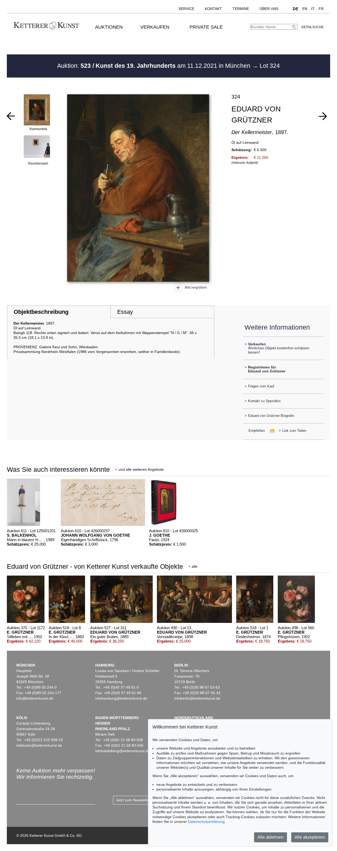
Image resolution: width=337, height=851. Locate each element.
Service (186, 9)
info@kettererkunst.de (34, 698)
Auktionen (109, 27)
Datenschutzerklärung (206, 821)
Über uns (269, 9)
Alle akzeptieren (310, 837)
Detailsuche (312, 27)
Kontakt (213, 9)
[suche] (294, 27)
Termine (240, 9)
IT (313, 9)
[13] (11, 116)
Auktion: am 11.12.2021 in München (154, 65)
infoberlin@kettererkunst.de (197, 698)
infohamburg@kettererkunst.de (121, 698)
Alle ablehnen (270, 837)
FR (321, 9)
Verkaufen (154, 27)
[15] (323, 116)
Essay (125, 312)
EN (304, 9)
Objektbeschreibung (41, 312)
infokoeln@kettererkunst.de (39, 745)
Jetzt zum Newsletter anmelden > (143, 800)
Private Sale (206, 27)
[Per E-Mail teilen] (270, 431)
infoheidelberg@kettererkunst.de (122, 751)
